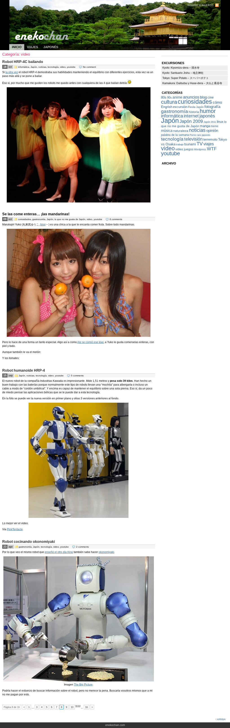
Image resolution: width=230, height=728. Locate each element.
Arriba (221, 719)
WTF (212, 148)
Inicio (17, 47)
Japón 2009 (191, 121)
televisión (193, 139)
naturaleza (180, 131)
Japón (34, 67)
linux (220, 122)
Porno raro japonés (200, 135)
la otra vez (11, 72)
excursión (180, 107)
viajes (208, 144)
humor (208, 111)
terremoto (210, 139)
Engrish (166, 107)
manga (205, 126)
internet (191, 115)
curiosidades (24, 219)
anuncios (191, 97)
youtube (71, 67)
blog (43, 224)
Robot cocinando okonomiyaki (28, 542)
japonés (207, 115)
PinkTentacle (15, 529)
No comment (89, 67)
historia (194, 112)
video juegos (184, 149)
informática (23, 67)
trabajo (180, 144)
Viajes (32, 47)
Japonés (50, 47)
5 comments (77, 375)
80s (163, 97)
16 (86, 707)
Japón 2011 (209, 122)
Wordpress (200, 149)
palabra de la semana (175, 135)
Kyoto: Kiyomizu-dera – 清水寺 (180, 67)
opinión (212, 130)
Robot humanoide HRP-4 (23, 370)
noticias (42, 67)
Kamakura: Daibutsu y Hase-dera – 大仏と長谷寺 (192, 83)
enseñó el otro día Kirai (59, 552)
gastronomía (38, 219)
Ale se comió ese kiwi (90, 342)
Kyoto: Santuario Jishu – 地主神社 (182, 72)
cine (211, 97)
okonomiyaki (106, 552)
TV (200, 143)
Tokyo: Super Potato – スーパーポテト (185, 78)
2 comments (82, 547)
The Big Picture (83, 684)
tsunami (190, 144)
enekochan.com (45, 6)
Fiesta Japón (196, 107)
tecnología (53, 67)
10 (72, 707)
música (166, 131)
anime (177, 97)
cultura (169, 102)
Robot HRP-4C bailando (22, 62)
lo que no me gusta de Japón (70, 219)
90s (169, 97)
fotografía (212, 106)
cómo (217, 102)
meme (214, 126)
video (63, 67)
